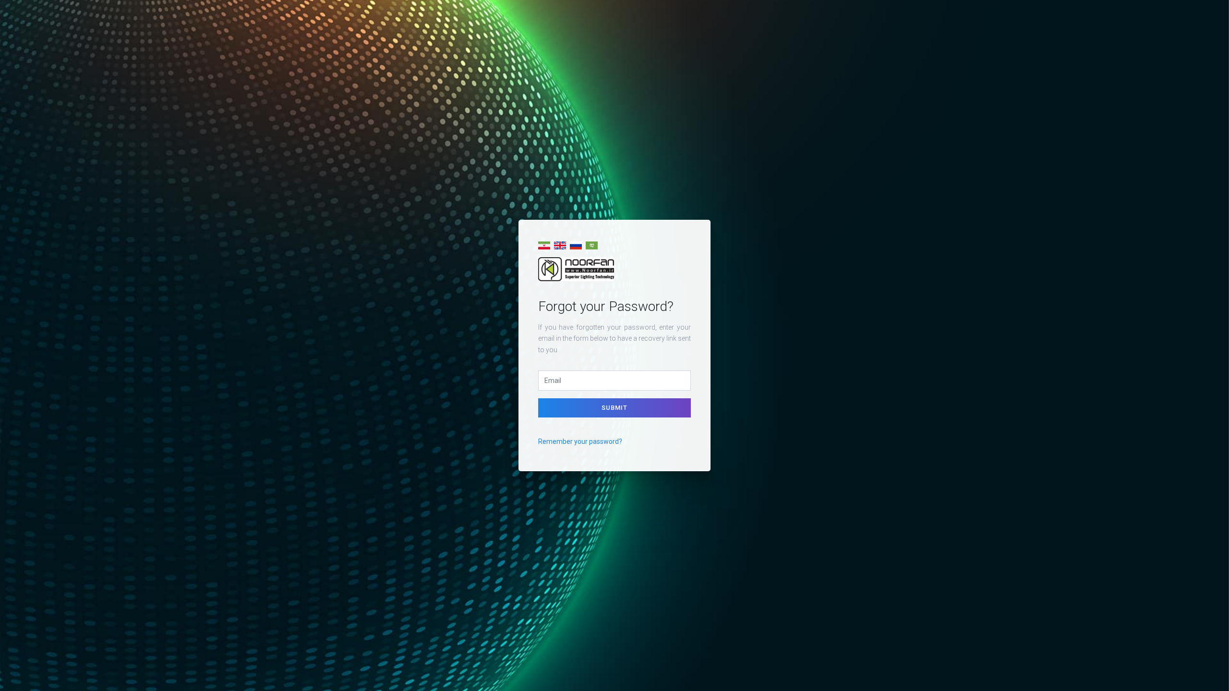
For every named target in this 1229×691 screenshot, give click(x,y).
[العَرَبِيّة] (592, 245)
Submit (614, 407)
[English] (560, 245)
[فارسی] (544, 245)
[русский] (576, 245)
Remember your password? (580, 441)
